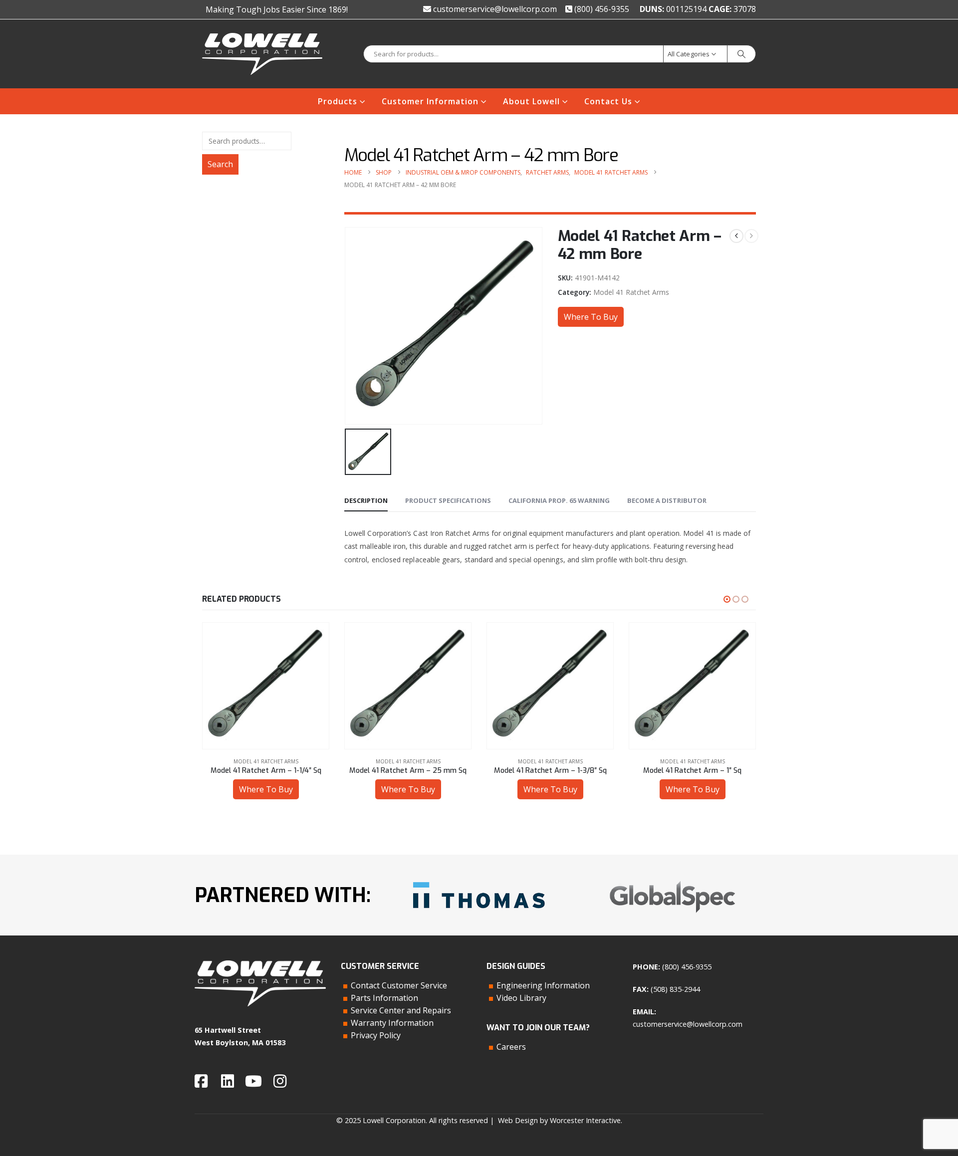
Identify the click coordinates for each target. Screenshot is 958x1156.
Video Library (521, 997)
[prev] (736, 236)
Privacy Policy (376, 1035)
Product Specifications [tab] (448, 500)
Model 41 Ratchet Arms (631, 292)
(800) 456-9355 (600, 8)
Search (220, 164)
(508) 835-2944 (675, 989)
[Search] (741, 53)
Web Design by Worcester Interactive (559, 1120)
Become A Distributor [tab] (667, 500)
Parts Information (384, 997)
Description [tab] (366, 500)
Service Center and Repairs (401, 1010)
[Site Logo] (262, 54)
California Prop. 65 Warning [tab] (559, 500)
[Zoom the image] (479, 878)
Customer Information (430, 101)
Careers (511, 1046)
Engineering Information (543, 985)
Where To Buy (591, 316)
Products (337, 101)
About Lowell (531, 101)
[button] (726, 599)
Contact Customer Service (399, 985)
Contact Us (608, 101)
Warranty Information (392, 1022)
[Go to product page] (266, 686)
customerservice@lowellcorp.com (494, 8)
